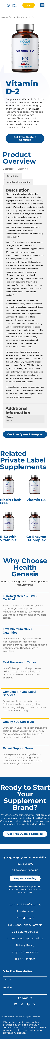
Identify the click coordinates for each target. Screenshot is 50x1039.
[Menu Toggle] (42, 5)
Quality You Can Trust (18, 721)
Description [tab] (13, 176)
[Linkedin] (15, 1004)
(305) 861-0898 (25, 863)
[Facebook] (28, 1004)
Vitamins (15, 17)
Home (4, 17)
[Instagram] (22, 1004)
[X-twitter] (34, 1004)
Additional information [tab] (19, 182)
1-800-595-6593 (29, 870)
